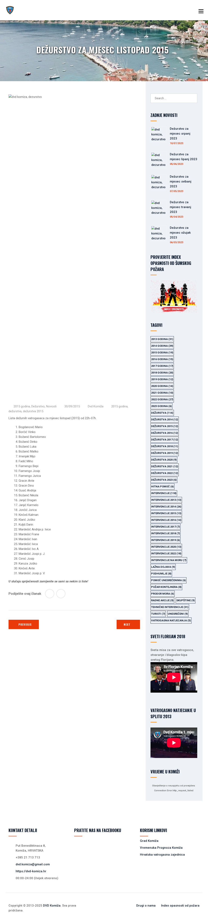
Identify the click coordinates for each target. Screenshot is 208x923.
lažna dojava (163, 566)
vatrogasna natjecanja (171, 620)
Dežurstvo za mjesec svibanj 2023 (180, 181)
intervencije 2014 (166, 506)
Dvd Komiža (95, 406)
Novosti (51, 406)
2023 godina (161, 406)
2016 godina (162, 359)
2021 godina (162, 392)
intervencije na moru (168, 560)
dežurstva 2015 (33, 411)
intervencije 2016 (166, 519)
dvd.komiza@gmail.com (33, 864)
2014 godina (162, 345)
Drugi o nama (146, 905)
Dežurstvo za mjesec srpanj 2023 (180, 133)
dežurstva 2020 (164, 459)
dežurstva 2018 (164, 446)
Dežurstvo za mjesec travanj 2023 (180, 207)
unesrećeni (178, 613)
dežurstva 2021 (164, 466)
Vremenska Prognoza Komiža (161, 848)
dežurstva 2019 (164, 452)
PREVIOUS (25, 624)
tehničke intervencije (169, 607)
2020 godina (162, 386)
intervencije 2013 (166, 499)
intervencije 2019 (165, 540)
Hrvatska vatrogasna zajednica (162, 854)
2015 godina (22, 406)
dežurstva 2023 (164, 479)
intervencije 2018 (165, 533)
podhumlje (161, 573)
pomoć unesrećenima (168, 580)
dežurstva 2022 (164, 473)
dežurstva (15, 411)
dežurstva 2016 (164, 432)
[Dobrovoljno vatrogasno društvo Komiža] (10, 10)
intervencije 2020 (166, 546)
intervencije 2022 (166, 553)
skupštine (185, 600)
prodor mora (162, 593)
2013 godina (162, 339)
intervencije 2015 (166, 513)
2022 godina (162, 399)
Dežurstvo (38, 406)
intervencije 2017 (165, 526)
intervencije (164, 493)
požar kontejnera (166, 586)
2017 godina (162, 365)
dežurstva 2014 (164, 419)
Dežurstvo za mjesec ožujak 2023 (180, 232)
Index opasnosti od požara (180, 905)
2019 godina (162, 379)
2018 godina (162, 372)
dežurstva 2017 (164, 439)
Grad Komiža (149, 841)
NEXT (127, 624)
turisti (158, 613)
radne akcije (162, 600)
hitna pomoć (162, 486)
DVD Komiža (52, 905)
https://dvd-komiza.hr (31, 871)
